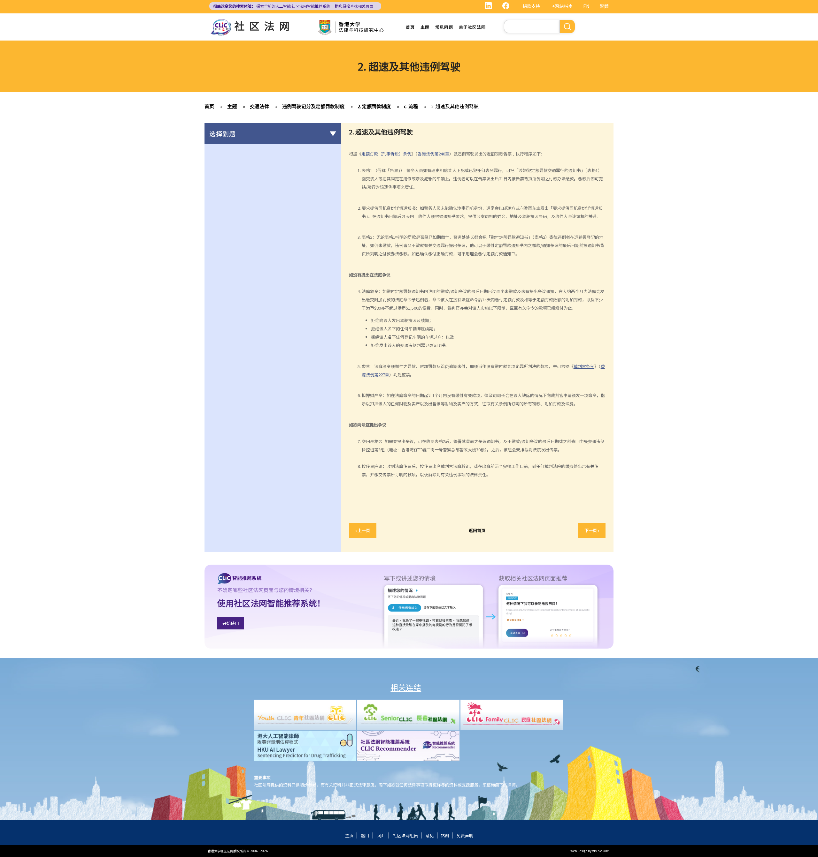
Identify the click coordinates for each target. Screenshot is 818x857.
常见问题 (444, 27)
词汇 (381, 835)
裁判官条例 (584, 366)
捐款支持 (531, 6)
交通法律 (259, 106)
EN (586, 6)
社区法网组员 (405, 835)
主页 (349, 835)
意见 (430, 835)
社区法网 (264, 25)
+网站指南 (562, 6)
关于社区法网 (472, 27)
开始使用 (230, 623)
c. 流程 (411, 106)
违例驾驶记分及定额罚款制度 (313, 106)
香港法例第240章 (433, 154)
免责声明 (465, 835)
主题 (425, 27)
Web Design (578, 850)
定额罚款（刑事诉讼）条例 (386, 154)
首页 (410, 27)
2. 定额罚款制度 (374, 106)
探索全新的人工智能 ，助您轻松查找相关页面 (293, 6)
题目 (365, 835)
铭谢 (445, 835)
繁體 (604, 6)
